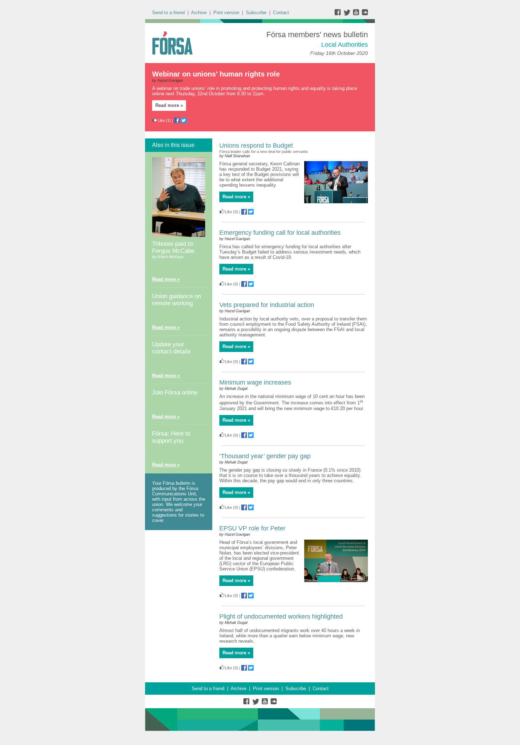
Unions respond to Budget (256, 145)
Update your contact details (171, 348)
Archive (199, 12)
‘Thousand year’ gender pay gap (265, 456)
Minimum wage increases (255, 382)
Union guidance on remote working (176, 300)
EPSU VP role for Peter (252, 528)
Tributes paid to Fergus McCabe (173, 247)
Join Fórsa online (174, 392)
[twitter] (347, 14)
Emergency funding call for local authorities (280, 232)
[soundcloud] (364, 14)
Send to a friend (168, 12)
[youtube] (356, 14)
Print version (226, 12)
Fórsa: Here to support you (171, 437)
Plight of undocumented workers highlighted (281, 616)
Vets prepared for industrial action (266, 304)
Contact (281, 12)
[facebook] (339, 14)
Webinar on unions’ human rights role (216, 74)
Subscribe (256, 12)
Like (161, 120)
